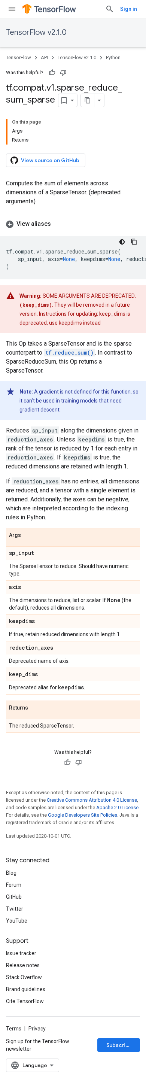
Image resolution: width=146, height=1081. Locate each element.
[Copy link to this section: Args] (28, 535)
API (44, 57)
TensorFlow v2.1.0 (36, 32)
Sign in (128, 9)
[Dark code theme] (122, 242)
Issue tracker (21, 953)
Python (113, 57)
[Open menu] (11, 9)
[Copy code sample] (134, 242)
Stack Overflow (24, 977)
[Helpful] (52, 72)
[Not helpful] (63, 72)
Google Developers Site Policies (82, 815)
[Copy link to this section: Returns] (35, 708)
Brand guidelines (25, 989)
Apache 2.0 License (117, 807)
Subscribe (119, 1045)
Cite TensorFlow (25, 1001)
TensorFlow (18, 57)
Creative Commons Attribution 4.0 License (92, 800)
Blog (11, 873)
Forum (13, 885)
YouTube (16, 921)
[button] (73, 223)
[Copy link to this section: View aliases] (58, 223)
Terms (13, 1029)
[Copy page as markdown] (87, 100)
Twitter (14, 909)
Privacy (37, 1029)
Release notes (23, 965)
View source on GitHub (50, 160)
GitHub (14, 897)
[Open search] (109, 8)
